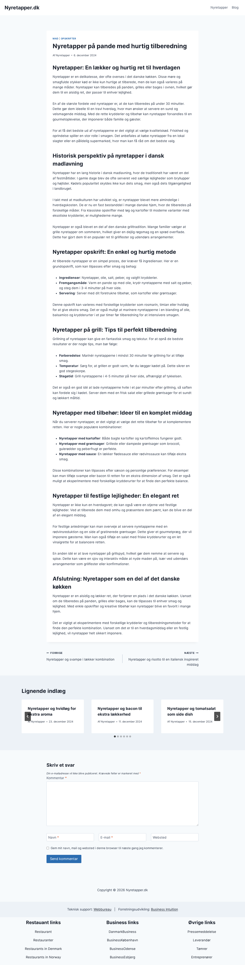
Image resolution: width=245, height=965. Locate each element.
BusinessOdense (123, 949)
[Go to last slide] (28, 716)
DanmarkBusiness (122, 932)
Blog (235, 7)
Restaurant (43, 932)
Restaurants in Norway (43, 957)
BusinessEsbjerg (122, 957)
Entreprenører (201, 957)
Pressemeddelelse (202, 932)
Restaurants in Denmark (43, 949)
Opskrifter (68, 38)
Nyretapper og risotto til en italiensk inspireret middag (163, 659)
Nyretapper (219, 7)
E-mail (106, 837)
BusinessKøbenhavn (122, 940)
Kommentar (57, 778)
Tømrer (201, 949)
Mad (56, 38)
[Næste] (217, 716)
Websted (160, 837)
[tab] (115, 736)
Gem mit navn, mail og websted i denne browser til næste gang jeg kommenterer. (107, 848)
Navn (53, 837)
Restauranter (43, 940)
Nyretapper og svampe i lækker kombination (80, 656)
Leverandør (202, 940)
